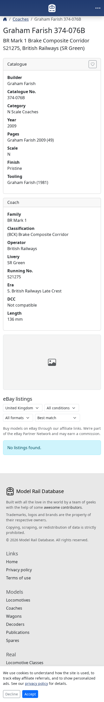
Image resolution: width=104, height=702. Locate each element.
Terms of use (18, 578)
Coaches (21, 19)
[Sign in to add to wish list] (93, 64)
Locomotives (18, 600)
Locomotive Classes (24, 662)
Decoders (15, 624)
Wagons (14, 616)
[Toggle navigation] (98, 8)
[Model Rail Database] (52, 8)
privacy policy (36, 683)
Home (12, 561)
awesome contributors (63, 507)
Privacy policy (19, 570)
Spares (12, 640)
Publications (18, 632)
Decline (11, 694)
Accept (30, 694)
